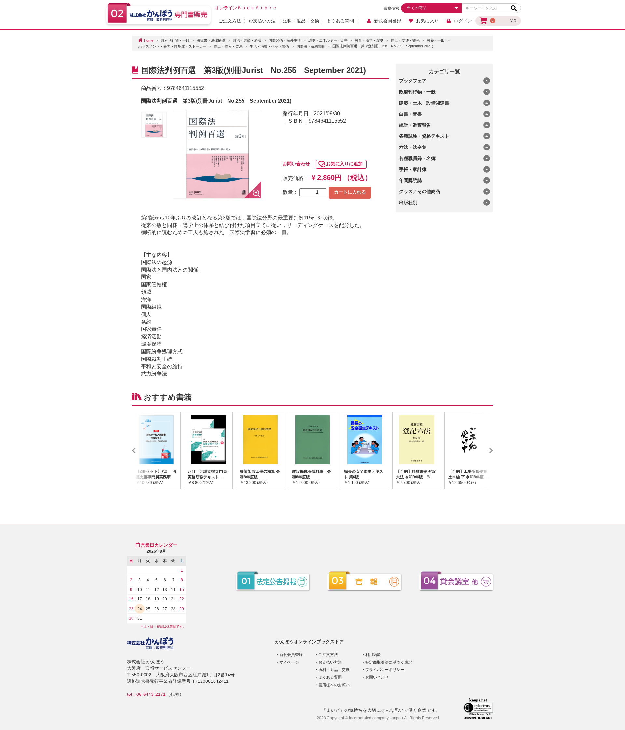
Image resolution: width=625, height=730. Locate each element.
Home (148, 40)
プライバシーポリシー (384, 669)
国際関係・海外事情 (285, 40)
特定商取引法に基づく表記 (388, 662)
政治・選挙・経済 (247, 40)
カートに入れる (350, 192)
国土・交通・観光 (405, 40)
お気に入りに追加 (344, 163)
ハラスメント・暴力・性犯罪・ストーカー (172, 46)
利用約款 (373, 655)
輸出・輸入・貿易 (228, 46)
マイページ (289, 662)
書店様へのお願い (334, 685)
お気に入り (427, 20)
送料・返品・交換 (301, 20)
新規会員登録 (387, 20)
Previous (143, 450)
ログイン (463, 20)
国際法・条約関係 (311, 46)
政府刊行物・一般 (175, 40)
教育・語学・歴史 (369, 40)
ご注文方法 (229, 20)
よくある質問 (340, 20)
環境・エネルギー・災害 (328, 40)
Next (481, 450)
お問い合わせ (296, 163)
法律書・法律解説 (211, 40)
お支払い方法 (262, 20)
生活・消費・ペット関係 (269, 46)
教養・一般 (436, 40)
